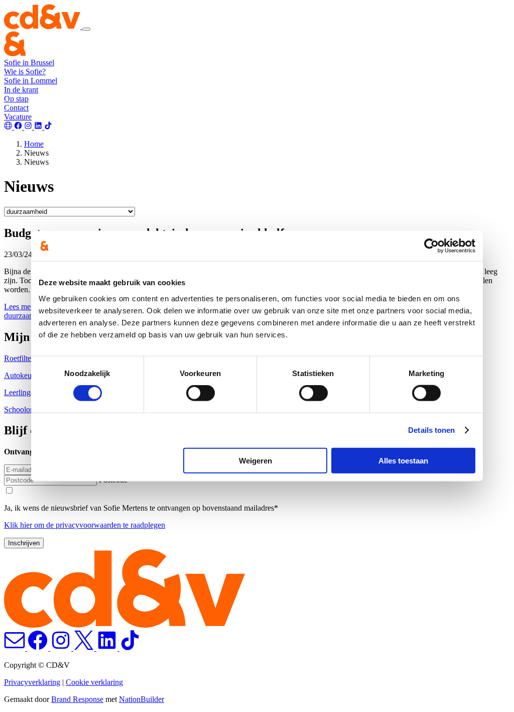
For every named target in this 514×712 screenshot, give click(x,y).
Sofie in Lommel (30, 80)
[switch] (200, 393)
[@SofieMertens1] (84, 648)
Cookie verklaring (94, 682)
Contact (16, 107)
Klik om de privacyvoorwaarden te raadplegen (84, 525)
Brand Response (77, 699)
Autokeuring (24, 375)
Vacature (18, 116)
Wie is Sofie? (25, 71)
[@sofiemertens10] (39, 127)
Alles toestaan (403, 460)
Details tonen (431, 430)
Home (34, 144)
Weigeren (255, 460)
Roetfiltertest (24, 358)
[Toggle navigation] (86, 29)
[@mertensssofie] (19, 127)
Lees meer (20, 306)
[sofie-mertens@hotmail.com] (9, 127)
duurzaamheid (26, 315)
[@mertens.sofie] (29, 127)
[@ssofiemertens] (48, 127)
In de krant (21, 89)
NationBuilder (141, 699)
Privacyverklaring (32, 682)
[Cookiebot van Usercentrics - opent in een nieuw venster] (431, 246)
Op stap (16, 98)
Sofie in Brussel (29, 62)
